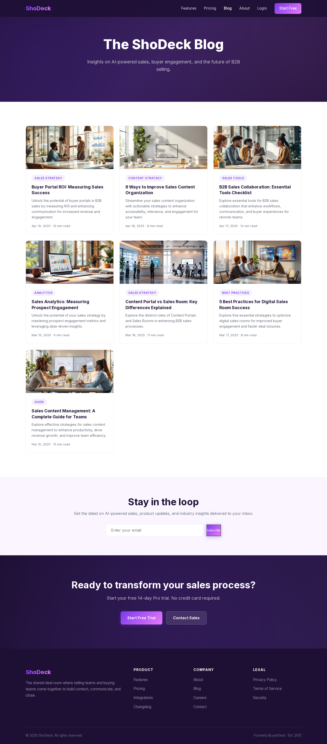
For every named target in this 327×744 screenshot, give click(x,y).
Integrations (143, 697)
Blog (228, 8)
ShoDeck (38, 8)
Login (262, 8)
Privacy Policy (265, 679)
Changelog (142, 706)
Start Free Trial (141, 617)
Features (188, 8)
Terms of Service (267, 688)
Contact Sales (186, 617)
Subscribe (213, 530)
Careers (200, 697)
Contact (200, 706)
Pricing (210, 8)
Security (260, 697)
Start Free (288, 8)
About (244, 8)
